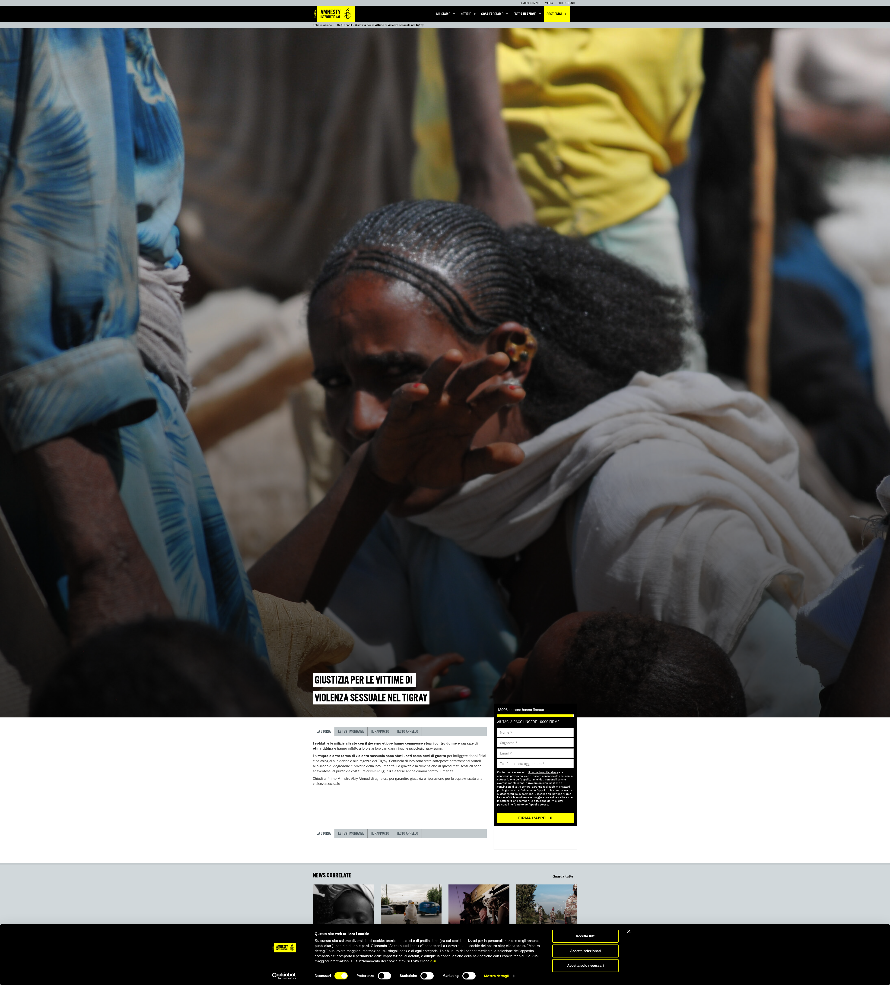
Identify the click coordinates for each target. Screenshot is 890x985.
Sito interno (566, 3)
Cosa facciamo (492, 14)
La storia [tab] (324, 731)
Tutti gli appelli (343, 25)
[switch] (384, 975)
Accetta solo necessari (585, 965)
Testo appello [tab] (407, 731)
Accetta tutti (585, 936)
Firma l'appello (535, 818)
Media (549, 3)
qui (433, 961)
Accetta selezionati (585, 951)
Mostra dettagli (496, 976)
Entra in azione (525, 14)
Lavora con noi (530, 3)
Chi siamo (443, 14)
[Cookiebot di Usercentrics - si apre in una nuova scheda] (284, 975)
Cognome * (509, 743)
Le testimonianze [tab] (351, 731)
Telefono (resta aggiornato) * (522, 763)
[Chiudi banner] (628, 931)
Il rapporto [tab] (380, 731)
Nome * (506, 732)
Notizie (466, 14)
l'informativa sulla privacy (543, 772)
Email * (506, 753)
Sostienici (554, 14)
